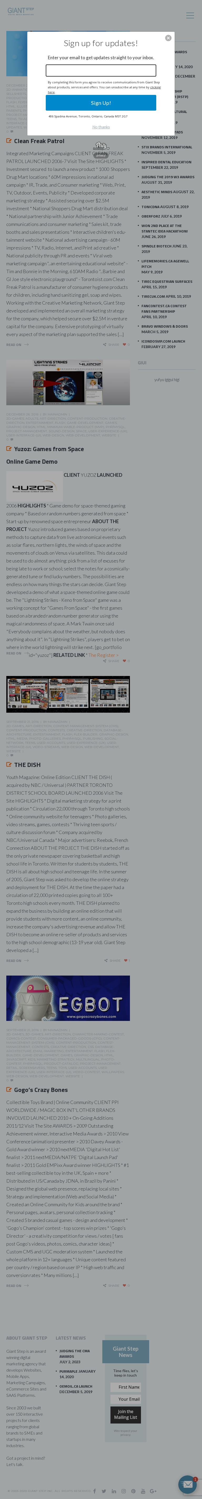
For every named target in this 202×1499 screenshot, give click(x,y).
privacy (101, 155)
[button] (168, 38)
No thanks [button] (101, 127)
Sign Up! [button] (101, 103)
